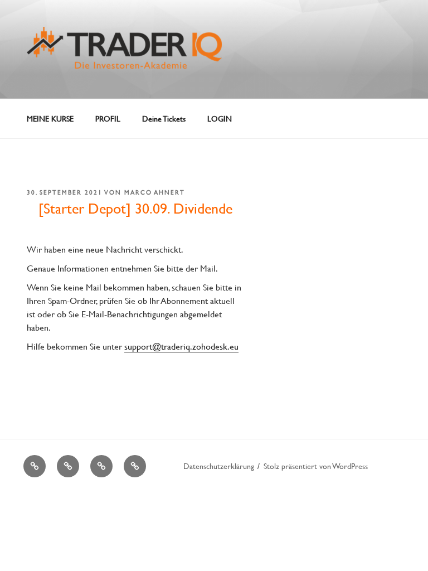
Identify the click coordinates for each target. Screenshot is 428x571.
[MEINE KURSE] (34, 466)
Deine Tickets (164, 118)
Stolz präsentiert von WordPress (316, 466)
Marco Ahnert (154, 192)
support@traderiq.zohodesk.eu (181, 346)
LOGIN (219, 118)
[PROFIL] (68, 466)
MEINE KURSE (50, 118)
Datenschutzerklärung (218, 466)
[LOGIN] (135, 466)
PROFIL (107, 118)
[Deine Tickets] (101, 466)
